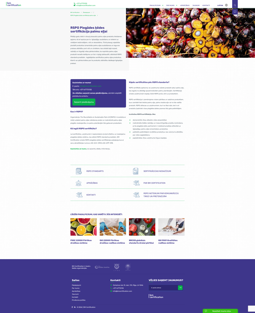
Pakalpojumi (76, 285)
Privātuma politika (78, 300)
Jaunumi (75, 294)
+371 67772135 (81, 3)
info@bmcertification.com (85, 5)
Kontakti (75, 297)
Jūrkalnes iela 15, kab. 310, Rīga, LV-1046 (128, 285)
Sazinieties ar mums (78, 149)
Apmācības (76, 291)
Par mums (75, 288)
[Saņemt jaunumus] (180, 287)
